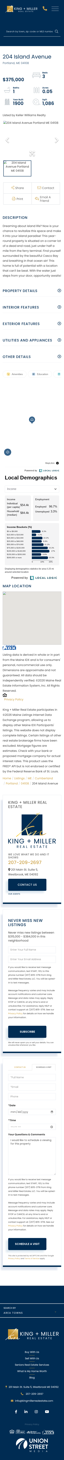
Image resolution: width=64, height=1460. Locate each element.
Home (7, 778)
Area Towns (13, 1313)
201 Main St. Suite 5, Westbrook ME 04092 (34, 1387)
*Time (12, 1120)
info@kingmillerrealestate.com (34, 1401)
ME (30, 778)
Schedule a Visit (43, 1067)
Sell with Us (32, 1358)
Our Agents (14, 894)
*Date (11, 1105)
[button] (56, 32)
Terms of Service (32, 1258)
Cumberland (44, 778)
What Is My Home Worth (32, 1371)
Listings (19, 778)
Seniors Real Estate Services (32, 1365)
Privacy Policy (13, 699)
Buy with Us (32, 1352)
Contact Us (27, 885)
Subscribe (27, 1032)
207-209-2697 (45, 9)
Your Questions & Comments (26, 1134)
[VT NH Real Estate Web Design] (32, 1445)
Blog (32, 1377)
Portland (12, 783)
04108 (25, 783)
